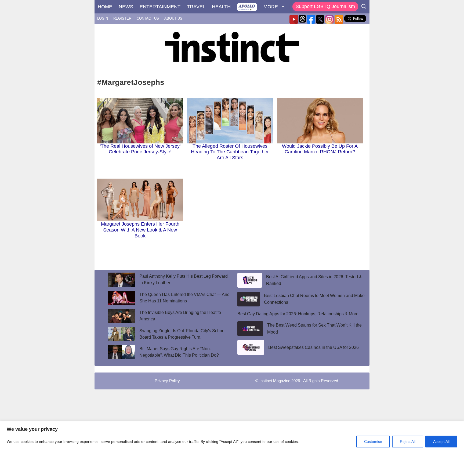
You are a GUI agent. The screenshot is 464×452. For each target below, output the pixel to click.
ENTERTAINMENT (160, 6)
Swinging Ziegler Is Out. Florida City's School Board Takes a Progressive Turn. (182, 333)
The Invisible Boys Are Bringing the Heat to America (180, 315)
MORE (270, 6)
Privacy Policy (167, 380)
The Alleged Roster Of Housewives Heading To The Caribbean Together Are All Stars (230, 151)
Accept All (441, 441)
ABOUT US (173, 18)
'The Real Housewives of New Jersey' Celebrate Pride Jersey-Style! (140, 149)
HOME (105, 6)
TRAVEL (196, 6)
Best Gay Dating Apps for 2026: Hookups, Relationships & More (297, 314)
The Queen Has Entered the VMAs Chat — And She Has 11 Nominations (184, 297)
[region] (232, 436)
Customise (373, 441)
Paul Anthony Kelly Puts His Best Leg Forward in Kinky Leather (183, 279)
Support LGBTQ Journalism (325, 6)
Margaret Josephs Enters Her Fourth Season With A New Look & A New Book (140, 229)
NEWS (126, 6)
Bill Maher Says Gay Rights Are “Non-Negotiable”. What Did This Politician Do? (179, 351)
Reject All (407, 441)
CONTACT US (148, 18)
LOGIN (102, 18)
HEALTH (221, 6)
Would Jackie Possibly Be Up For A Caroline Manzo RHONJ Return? (320, 149)
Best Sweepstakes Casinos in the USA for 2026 (313, 347)
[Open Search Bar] (363, 6)
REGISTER (122, 18)
